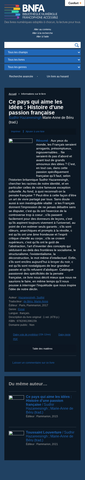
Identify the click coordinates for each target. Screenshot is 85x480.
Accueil (12, 94)
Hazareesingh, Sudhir (31, 297)
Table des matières (42, 348)
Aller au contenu (42, 29)
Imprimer (15, 131)
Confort (74, 3)
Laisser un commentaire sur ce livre (33, 362)
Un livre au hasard (58, 76)
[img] (77, 45)
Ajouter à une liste (35, 131)
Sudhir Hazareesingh (25, 117)
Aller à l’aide (42, 36)
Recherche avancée (21, 76)
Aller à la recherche (42, 33)
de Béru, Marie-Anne (36, 301)
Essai (21, 309)
